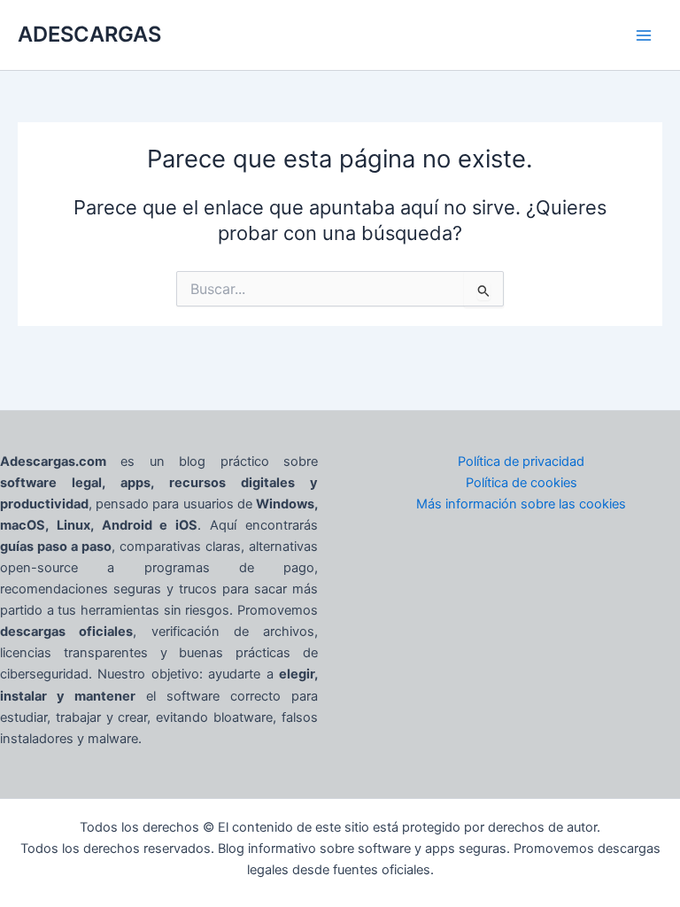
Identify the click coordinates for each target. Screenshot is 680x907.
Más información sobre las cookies (521, 504)
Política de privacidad (521, 461)
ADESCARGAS (89, 34)
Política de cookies (521, 483)
